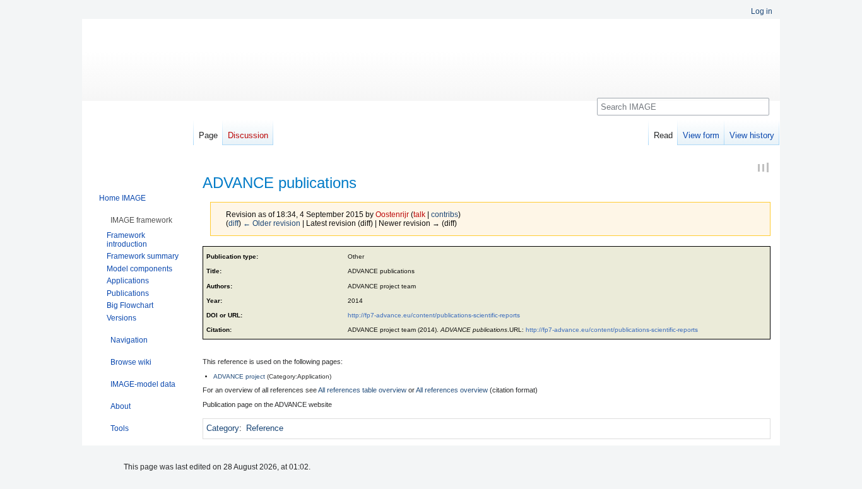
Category (222, 428)
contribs (444, 214)
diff (233, 223)
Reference (264, 428)
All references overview (452, 390)
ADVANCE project (239, 376)
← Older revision (271, 223)
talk (419, 214)
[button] (141, 220)
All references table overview (362, 390)
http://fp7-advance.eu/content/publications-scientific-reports (434, 315)
